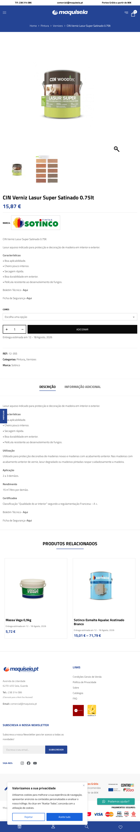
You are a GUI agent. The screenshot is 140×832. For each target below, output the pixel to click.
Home (33, 26)
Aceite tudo (64, 817)
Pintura (45, 26)
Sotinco (15, 365)
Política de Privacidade (84, 682)
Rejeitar (28, 817)
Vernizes (58, 26)
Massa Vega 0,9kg (18, 620)
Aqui (25, 290)
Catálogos (78, 693)
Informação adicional (83, 386)
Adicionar (82, 329)
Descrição (47, 386)
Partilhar (3, 415)
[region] (47, 803)
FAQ (75, 698)
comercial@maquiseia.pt (70, 2)
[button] (116, 96)
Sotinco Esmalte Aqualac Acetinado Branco (99, 622)
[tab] (47, 387)
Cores (6, 309)
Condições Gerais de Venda (87, 677)
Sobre (76, 687)
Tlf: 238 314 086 (23, 2)
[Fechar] (83, 785)
